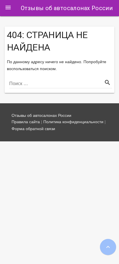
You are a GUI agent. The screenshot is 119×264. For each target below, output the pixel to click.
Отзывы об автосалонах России (67, 8)
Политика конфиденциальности (73, 121)
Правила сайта (26, 121)
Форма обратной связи (33, 128)
